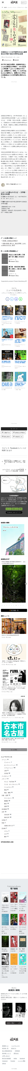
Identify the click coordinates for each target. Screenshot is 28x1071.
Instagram (5, 1061)
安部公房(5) (6, 437)
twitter (15, 1058)
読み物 (4, 828)
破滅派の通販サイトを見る (14, 1023)
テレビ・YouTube (10, 781)
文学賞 (7, 773)
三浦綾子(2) (6, 432)
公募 (6, 770)
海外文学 (7, 817)
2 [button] (4, 605)
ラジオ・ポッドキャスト (11, 784)
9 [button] (21, 605)
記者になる (15, 509)
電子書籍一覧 (15, 610)
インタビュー (6, 776)
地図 (6, 203)
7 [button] (16, 605)
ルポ (6, 834)
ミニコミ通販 (21, 1061)
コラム (6, 831)
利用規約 (17, 1051)
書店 (6, 803)
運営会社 (16, 1053)
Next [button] (26, 584)
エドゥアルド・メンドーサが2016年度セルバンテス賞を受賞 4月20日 (13, 470)
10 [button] (23, 605)
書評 (6, 836)
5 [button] (11, 605)
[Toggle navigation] (3, 2)
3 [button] (7, 605)
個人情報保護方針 (7, 1051)
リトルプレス (8, 787)
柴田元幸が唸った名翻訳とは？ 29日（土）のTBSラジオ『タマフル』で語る (14, 461)
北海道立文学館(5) (19, 432)
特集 (3, 823)
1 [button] (2, 605)
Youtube (12, 1061)
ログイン (24, 2)
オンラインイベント (10, 765)
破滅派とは (5, 1046)
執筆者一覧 (5, 1048)
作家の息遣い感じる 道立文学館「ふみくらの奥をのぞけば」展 (13, 244)
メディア (5, 779)
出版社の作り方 (9, 825)
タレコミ (8, 509)
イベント (5, 760)
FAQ (21, 509)
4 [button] (9, 605)
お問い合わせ (6, 1056)
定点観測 (5, 809)
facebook (22, 1058)
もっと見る (14, 750)
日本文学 (16, 60)
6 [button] (14, 605)
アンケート (8, 762)
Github (4, 1063)
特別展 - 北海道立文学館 (9, 241)
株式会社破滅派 (6, 1058)
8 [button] (18, 605)
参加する (13, 1048)
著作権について (6, 1053)
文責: (13, 184)
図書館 (7, 801)
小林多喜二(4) (18, 437)
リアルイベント (7, 60)
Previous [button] (2, 584)
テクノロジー (9, 798)
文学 (4, 812)
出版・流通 (6, 795)
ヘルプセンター (15, 1046)
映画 (6, 790)
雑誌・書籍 (8, 792)
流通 (6, 806)
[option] (14, 584)
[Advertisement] (14, 96)
